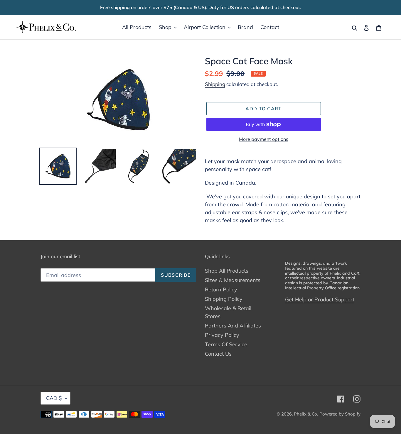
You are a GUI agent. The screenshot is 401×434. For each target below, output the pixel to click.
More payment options (263, 139)
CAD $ (54, 398)
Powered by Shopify (339, 414)
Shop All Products (226, 270)
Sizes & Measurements (232, 280)
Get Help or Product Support (319, 299)
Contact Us (218, 353)
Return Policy (221, 289)
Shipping (215, 84)
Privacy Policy (222, 335)
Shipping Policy (223, 298)
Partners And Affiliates (233, 325)
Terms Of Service (226, 344)
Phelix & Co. (306, 414)
